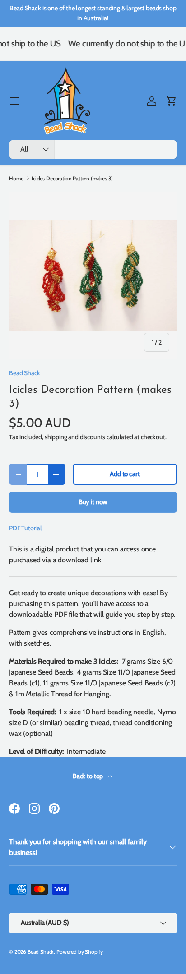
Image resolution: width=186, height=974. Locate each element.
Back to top (88, 776)
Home (16, 178)
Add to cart (125, 474)
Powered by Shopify (79, 951)
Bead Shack (24, 373)
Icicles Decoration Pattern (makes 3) (72, 178)
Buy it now (93, 502)
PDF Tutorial (25, 528)
